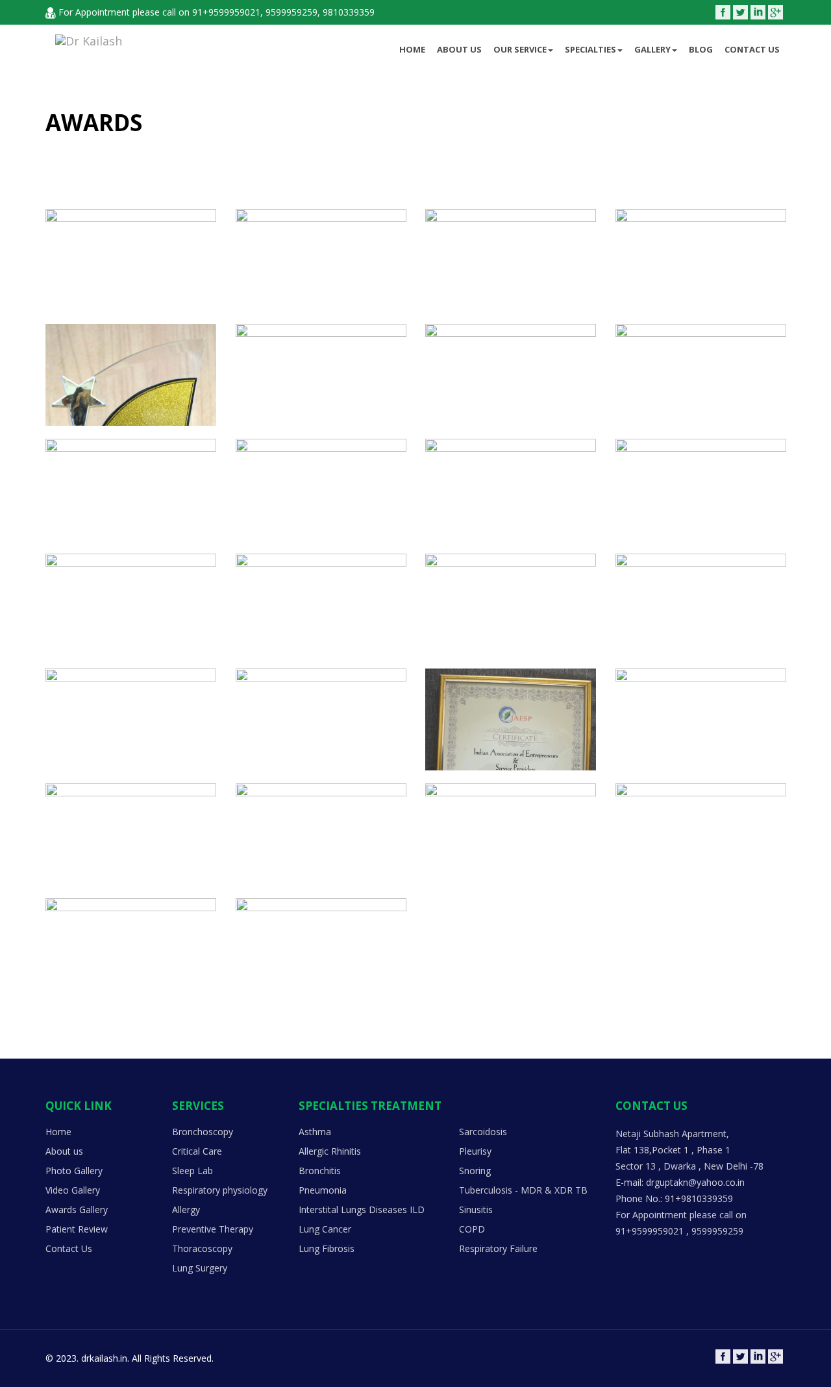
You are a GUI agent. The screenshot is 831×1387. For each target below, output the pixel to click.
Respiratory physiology (219, 1190)
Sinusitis (476, 1209)
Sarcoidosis (483, 1131)
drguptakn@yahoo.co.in (695, 1182)
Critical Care (197, 1151)
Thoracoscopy (202, 1248)
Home (412, 49)
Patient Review (76, 1229)
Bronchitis (320, 1170)
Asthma (315, 1131)
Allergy (186, 1209)
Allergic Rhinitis (330, 1151)
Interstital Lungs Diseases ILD (362, 1209)
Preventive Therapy (212, 1229)
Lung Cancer (325, 1229)
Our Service (520, 49)
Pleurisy (475, 1151)
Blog (701, 49)
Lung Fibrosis (326, 1248)
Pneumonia (323, 1190)
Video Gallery (72, 1190)
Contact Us (752, 49)
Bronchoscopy (202, 1131)
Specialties (590, 49)
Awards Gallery (76, 1209)
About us (459, 49)
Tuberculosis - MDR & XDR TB (523, 1190)
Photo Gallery (74, 1170)
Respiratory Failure (498, 1248)
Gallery (652, 49)
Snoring (475, 1170)
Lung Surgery (199, 1268)
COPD (472, 1229)
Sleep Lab (192, 1170)
